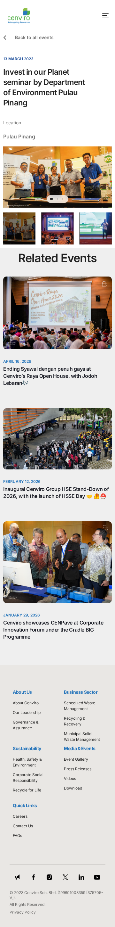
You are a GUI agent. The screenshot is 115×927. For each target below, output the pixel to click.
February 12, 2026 (22, 481)
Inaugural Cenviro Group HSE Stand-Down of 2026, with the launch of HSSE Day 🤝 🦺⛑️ (56, 492)
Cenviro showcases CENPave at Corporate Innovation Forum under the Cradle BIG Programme (53, 629)
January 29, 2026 (21, 615)
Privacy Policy (23, 912)
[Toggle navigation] (91, 15)
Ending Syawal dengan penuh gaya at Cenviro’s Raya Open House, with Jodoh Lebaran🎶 (50, 376)
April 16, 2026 (17, 361)
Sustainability (27, 748)
